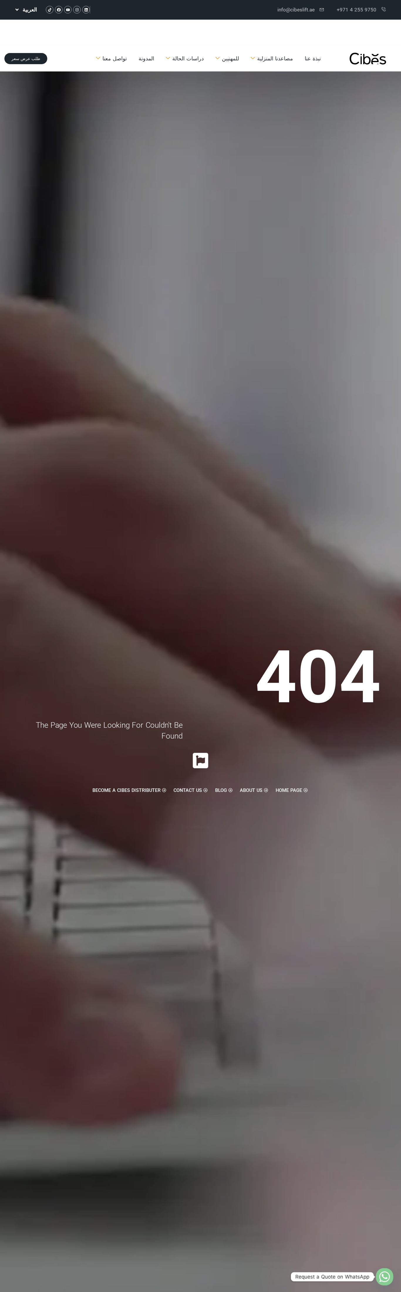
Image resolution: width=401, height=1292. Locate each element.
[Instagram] (77, 9)
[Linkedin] (86, 9)
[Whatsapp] (384, 1277)
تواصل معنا (114, 59)
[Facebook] (59, 9)
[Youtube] (68, 9)
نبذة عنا (313, 59)
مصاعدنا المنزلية (275, 59)
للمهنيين (230, 59)
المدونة (146, 59)
